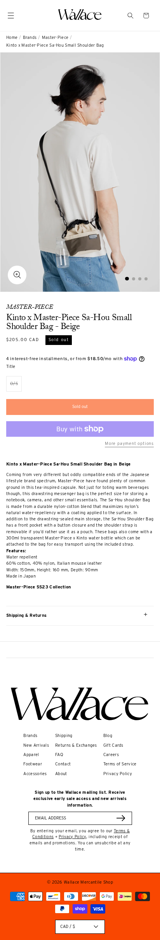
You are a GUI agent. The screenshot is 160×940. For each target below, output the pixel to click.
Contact (63, 764)
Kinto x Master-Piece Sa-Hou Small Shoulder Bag (55, 45)
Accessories (35, 773)
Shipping (63, 735)
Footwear (32, 764)
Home (11, 37)
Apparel (31, 754)
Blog (107, 735)
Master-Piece (55, 37)
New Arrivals (36, 745)
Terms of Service (120, 764)
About (61, 773)
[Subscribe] (120, 818)
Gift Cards (113, 745)
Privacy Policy (117, 773)
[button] (130, 15)
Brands (30, 37)
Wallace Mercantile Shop (88, 882)
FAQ (59, 754)
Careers (111, 754)
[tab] (127, 279)
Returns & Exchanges (76, 745)
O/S (16, 386)
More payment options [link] (129, 443)
